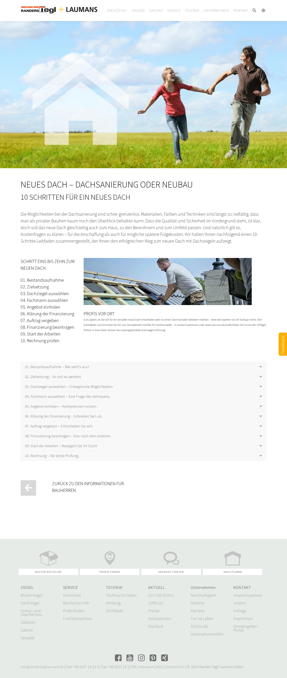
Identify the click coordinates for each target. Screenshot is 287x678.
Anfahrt (239, 603)
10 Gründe (199, 626)
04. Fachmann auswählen (44, 300)
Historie (197, 603)
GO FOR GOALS (161, 595)
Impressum (243, 618)
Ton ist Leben (202, 618)
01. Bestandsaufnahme (42, 280)
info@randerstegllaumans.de (42, 666)
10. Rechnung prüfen (40, 341)
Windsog (113, 603)
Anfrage (239, 611)
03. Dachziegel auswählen (45, 293)
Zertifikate (114, 611)
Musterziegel (31, 595)
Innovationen (159, 618)
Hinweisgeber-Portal (245, 628)
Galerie (27, 630)
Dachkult (155, 626)
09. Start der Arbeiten (41, 334)
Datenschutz (174, 666)
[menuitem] (117, 10)
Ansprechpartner (247, 595)
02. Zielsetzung (35, 287)
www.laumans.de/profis (218, 325)
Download (72, 595)
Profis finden (74, 611)
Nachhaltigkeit (203, 595)
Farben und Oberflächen (31, 612)
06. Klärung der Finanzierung (47, 314)
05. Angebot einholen (40, 307)
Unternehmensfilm (207, 634)
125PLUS (155, 603)
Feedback (283, 349)
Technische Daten (121, 595)
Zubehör (28, 622)
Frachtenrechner (77, 618)
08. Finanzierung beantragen (47, 327)
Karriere (198, 611)
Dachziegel (30, 603)
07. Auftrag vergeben (40, 320)
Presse (153, 611)
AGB (160, 666)
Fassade (27, 638)
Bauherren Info (76, 603)
